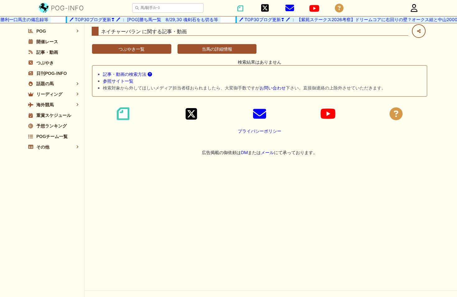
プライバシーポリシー (259, 131)
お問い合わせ (273, 87)
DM (244, 152)
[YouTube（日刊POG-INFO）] (314, 8)
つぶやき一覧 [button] (131, 49)
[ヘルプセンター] (339, 8)
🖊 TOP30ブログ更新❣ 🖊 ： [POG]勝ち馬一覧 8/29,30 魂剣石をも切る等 (141, 19)
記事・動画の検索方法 (125, 74)
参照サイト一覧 (118, 81)
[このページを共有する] (419, 31)
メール (267, 152)
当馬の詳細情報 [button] (217, 49)
